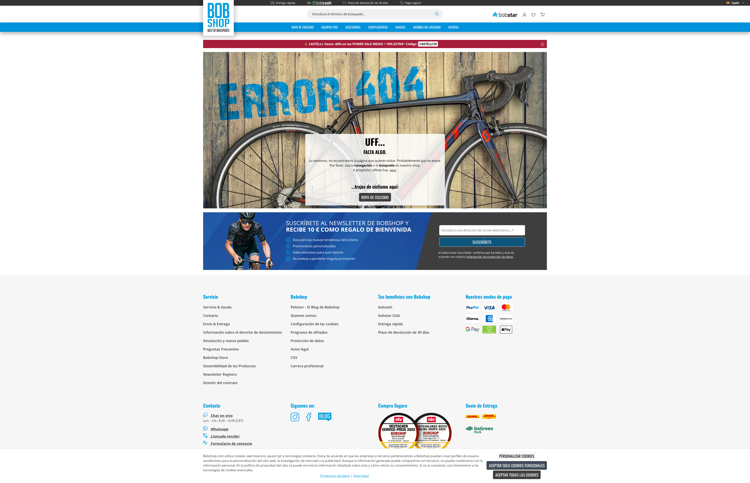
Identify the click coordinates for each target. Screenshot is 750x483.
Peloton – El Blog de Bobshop (315, 307)
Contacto (210, 315)
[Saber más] (543, 44)
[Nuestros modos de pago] (506, 320)
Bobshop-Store (215, 357)
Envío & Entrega (216, 324)
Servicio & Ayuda (217, 307)
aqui (393, 170)
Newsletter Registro (220, 374)
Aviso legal (300, 349)
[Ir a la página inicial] (218, 17)
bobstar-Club (389, 315)
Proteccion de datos (335, 476)
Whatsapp (219, 429)
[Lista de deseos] (533, 14)
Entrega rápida (285, 3)
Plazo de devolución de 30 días (368, 3)
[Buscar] (437, 14)
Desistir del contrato (220, 382)
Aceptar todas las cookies (516, 475)
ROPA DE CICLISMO (375, 197)
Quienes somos (303, 315)
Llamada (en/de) (224, 436)
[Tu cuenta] (524, 14)
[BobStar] (505, 14)
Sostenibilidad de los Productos (229, 366)
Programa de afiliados (309, 332)
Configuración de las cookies (314, 324)
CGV (294, 357)
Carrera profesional (307, 366)
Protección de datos (307, 340)
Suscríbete (482, 242)
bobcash (385, 307)
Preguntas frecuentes (221, 349)
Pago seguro (413, 3)
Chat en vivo (222, 415)
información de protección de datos (489, 257)
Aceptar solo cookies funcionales (517, 465)
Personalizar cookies (516, 456)
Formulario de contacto (231, 443)
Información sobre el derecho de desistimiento (242, 332)
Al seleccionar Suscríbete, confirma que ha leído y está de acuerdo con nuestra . (476, 255)
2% (309, 3)
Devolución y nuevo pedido (226, 340)
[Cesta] (542, 14)
